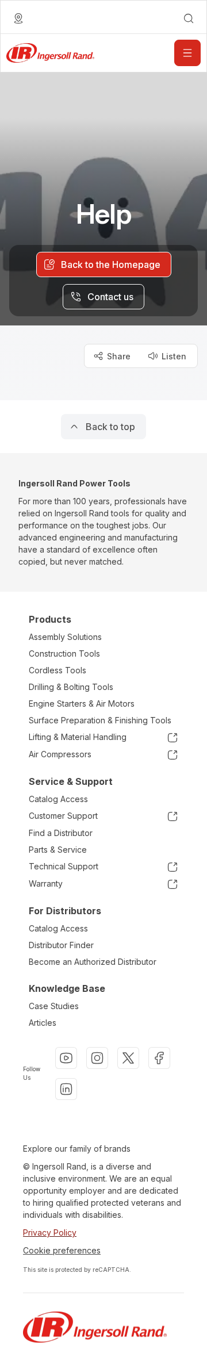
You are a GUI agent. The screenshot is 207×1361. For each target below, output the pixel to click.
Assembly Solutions (65, 637)
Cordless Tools (57, 670)
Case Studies (54, 1006)
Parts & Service (58, 849)
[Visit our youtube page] (66, 1058)
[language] (18, 18)
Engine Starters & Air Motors (82, 703)
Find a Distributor (61, 833)
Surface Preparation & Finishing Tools (100, 720)
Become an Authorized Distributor (92, 962)
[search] (188, 18)
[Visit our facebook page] (159, 1058)
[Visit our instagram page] (97, 1058)
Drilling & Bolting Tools (71, 687)
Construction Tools (64, 653)
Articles (42, 1023)
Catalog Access (58, 799)
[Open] (187, 53)
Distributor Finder (61, 945)
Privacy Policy (49, 1232)
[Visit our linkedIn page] (66, 1089)
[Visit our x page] (128, 1058)
